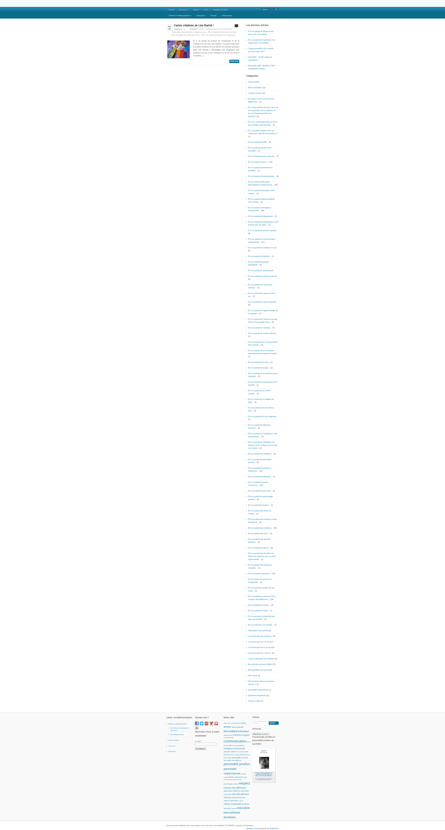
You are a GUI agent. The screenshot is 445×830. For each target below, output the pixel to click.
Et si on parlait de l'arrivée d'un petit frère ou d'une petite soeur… (262, 320)
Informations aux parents (258, 631)
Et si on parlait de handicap (259, 270)
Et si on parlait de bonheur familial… (263, 230)
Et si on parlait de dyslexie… (259, 256)
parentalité (236, 758)
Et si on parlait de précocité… (260, 491)
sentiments (244, 791)
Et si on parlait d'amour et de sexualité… (259, 149)
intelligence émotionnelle (234, 748)
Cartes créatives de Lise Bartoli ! (194, 25)
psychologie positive (231, 784)
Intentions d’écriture (220, 10)
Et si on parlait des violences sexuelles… (260, 566)
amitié (243, 723)
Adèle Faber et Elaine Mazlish (232, 723)
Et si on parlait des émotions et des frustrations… (262, 520)
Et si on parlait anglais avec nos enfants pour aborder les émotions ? (263, 132)
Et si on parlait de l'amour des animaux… (260, 286)
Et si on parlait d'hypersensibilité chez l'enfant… (261, 200)
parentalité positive (237, 764)
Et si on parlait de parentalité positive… (260, 460)
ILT (184, 29)
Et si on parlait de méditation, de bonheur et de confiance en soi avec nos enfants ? (263, 445)
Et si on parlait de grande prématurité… (258, 263)
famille (229, 745)
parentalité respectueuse (258, 690)
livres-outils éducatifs (238, 755)
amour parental (237, 727)
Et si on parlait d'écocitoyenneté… (262, 176)
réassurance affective (232, 791)
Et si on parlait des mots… (258, 534)
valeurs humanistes (233, 804)
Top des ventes (254, 701)
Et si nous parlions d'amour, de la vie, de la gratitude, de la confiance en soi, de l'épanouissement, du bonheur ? (263, 111)
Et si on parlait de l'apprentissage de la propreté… (263, 312)
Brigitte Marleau (228, 735)
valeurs (241, 800)
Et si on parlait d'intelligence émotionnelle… (259, 209)
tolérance (228, 797)
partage (226, 777)
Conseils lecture (212, 29)
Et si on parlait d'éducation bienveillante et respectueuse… (261, 183)
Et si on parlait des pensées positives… (259, 540)
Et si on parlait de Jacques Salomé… (263, 276)
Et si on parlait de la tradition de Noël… (261, 400)
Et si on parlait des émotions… (260, 528)
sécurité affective (240, 794)
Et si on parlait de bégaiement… (261, 216)
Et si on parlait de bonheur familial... (222, 32)
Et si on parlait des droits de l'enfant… (259, 512)
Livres (206, 10)
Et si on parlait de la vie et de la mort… (261, 409)
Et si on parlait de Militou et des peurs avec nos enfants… (261, 32)
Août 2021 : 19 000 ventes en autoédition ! (260, 58)
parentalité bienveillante (232, 760)
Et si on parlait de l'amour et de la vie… (261, 294)
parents (243, 774)
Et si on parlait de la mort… (259, 362)
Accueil (171, 10)
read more (234, 61)
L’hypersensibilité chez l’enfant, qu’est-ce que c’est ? (261, 50)
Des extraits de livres (177, 734)
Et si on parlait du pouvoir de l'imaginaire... (219, 35)
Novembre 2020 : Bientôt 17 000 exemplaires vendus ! (261, 67)
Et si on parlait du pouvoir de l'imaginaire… (260, 580)
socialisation (228, 794)
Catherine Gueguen (241, 735)
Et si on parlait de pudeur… (259, 505)
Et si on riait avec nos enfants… (261, 625)
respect (244, 783)
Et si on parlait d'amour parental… (262, 156)
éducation (227, 808)
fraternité (234, 745)
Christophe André (228, 737)
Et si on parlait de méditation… (260, 454)
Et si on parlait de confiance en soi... (186, 35)
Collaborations (226, 16)
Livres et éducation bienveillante (261, 659)
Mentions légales (173, 740)
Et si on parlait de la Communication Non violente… (263, 343)
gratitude (241, 745)
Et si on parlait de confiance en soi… (263, 248)
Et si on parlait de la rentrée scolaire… (259, 392)
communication (235, 741)
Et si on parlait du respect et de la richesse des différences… (261, 597)
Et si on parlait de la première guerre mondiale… (263, 374)
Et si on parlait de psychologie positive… (260, 497)
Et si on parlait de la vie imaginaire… (263, 416)
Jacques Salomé (230, 752)
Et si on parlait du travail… (259, 611)
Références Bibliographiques (180, 16)
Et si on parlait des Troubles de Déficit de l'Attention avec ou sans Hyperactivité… (262, 556)
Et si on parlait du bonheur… (259, 574)
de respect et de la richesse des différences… (261, 100)
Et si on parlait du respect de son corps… (261, 589)
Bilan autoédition (255, 88)
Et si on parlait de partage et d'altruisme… (259, 469)
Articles (196, 10)
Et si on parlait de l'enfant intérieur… (263, 333)
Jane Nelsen (241, 752)
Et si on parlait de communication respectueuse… (261, 240)
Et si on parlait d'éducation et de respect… (261, 191)
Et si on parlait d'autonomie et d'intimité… (260, 169)
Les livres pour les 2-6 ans (259, 642)
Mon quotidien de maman (258, 670)
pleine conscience (235, 777)
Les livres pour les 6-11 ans (259, 647)
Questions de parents (257, 695)
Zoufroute (245, 804)
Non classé (252, 676)
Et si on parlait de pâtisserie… (260, 477)
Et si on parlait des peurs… (259, 548)
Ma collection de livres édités (260, 664)
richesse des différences (235, 788)
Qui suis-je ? (184, 10)
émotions (230, 817)
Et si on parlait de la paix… (259, 368)
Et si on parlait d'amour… (258, 162)
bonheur (244, 731)
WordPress (274, 829)
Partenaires (201, 16)
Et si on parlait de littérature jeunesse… (259, 426)
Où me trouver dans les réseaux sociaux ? (261, 682)
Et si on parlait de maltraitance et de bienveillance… (262, 435)
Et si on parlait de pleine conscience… (258, 483)
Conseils (213, 16)
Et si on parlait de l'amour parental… (263, 302)
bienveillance (231, 731)
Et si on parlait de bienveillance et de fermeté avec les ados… (263, 223)
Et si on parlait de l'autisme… (260, 328)
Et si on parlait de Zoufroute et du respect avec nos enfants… (261, 41)
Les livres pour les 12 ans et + (260, 636)
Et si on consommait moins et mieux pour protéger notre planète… (263, 123)
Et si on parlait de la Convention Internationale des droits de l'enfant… (263, 352)
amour (227, 726)
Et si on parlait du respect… (259, 605)
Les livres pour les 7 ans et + (260, 653)
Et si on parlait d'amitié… (258, 142)
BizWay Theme (252, 829)
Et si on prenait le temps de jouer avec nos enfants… (261, 617)
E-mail (198, 741)
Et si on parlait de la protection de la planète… (262, 383)
